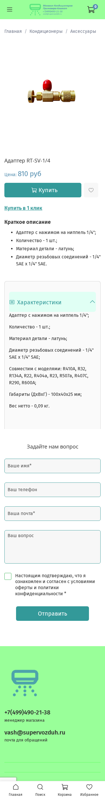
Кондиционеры (46, 31)
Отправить (52, 613)
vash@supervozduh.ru (34, 732)
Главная (13, 31)
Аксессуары (83, 31)
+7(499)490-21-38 (27, 712)
